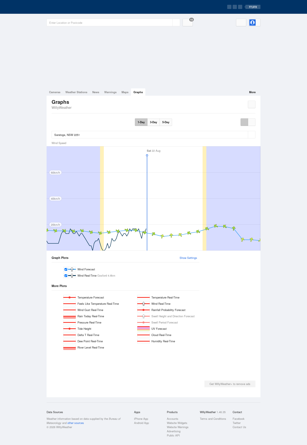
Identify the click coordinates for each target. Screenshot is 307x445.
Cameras (54, 92)
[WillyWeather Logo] (66, 7)
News (95, 92)
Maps (125, 92)
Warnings (110, 92)
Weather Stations (76, 92)
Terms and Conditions (213, 419)
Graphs (138, 92)
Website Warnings (178, 427)
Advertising (173, 431)
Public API (173, 435)
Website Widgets (177, 423)
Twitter (237, 423)
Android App (141, 423)
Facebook (239, 419)
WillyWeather (61, 107)
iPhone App (141, 419)
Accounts (172, 419)
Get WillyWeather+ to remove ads (229, 384)
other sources (75, 423)
